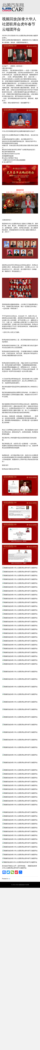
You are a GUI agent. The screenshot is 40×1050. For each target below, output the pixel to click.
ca (9, 878)
